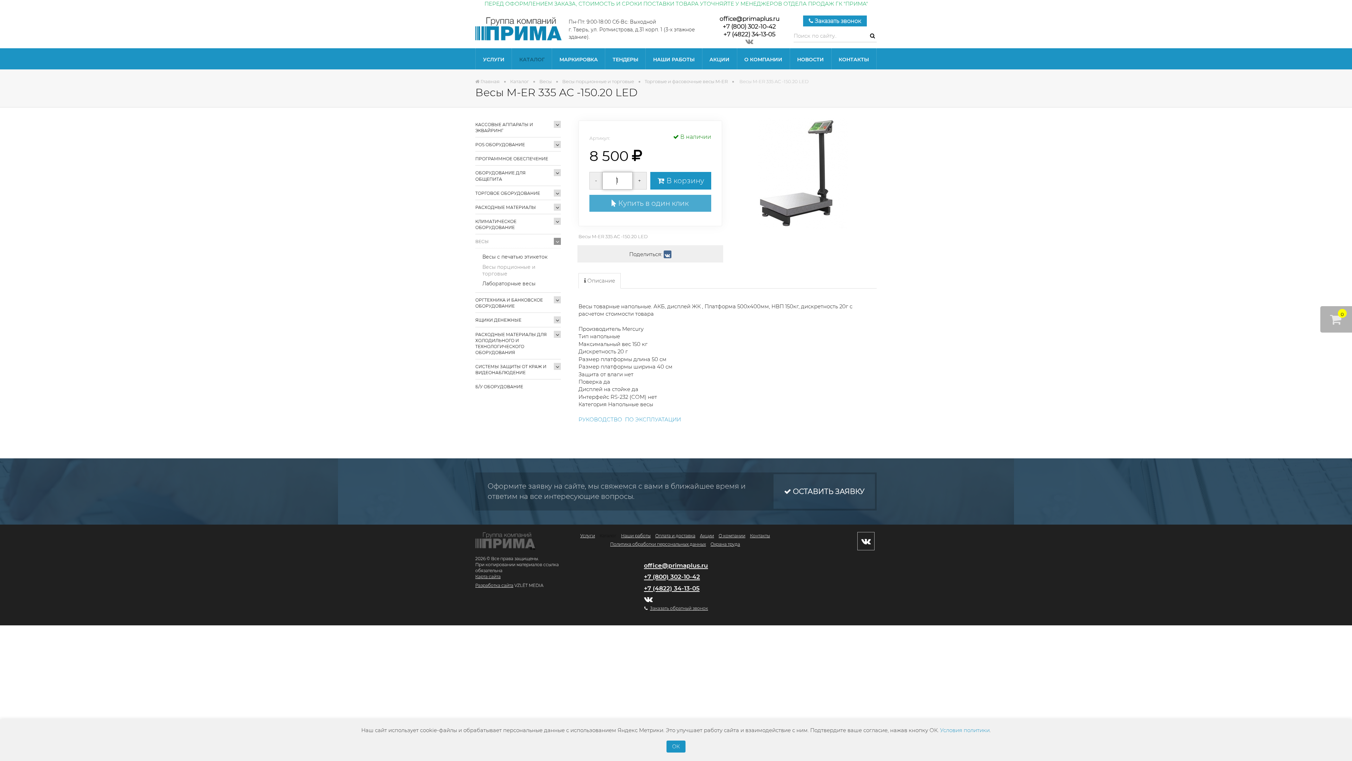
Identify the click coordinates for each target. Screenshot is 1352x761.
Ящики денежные (498, 320)
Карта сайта (488, 576)
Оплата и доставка (675, 535)
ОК (676, 746)
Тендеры (625, 59)
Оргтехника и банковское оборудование (509, 303)
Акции (719, 59)
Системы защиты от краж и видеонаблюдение (510, 369)
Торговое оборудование (507, 193)
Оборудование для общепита (500, 175)
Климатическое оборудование (496, 224)
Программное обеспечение (511, 158)
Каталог (532, 59)
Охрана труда (725, 544)
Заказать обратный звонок (679, 608)
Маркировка (578, 59)
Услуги (494, 59)
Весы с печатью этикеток (514, 257)
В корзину (684, 181)
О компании (763, 59)
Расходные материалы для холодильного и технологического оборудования (511, 343)
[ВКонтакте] (667, 254)
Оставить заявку (827, 491)
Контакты (854, 59)
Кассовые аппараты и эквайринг (504, 127)
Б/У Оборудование (499, 386)
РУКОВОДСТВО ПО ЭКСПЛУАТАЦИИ (629, 419)
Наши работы (674, 59)
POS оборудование (500, 144)
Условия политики (965, 730)
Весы (482, 241)
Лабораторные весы (509, 283)
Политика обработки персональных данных (658, 544)
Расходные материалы (505, 207)
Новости (810, 59)
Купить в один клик (652, 203)
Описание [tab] (600, 280)
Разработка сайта (494, 585)
